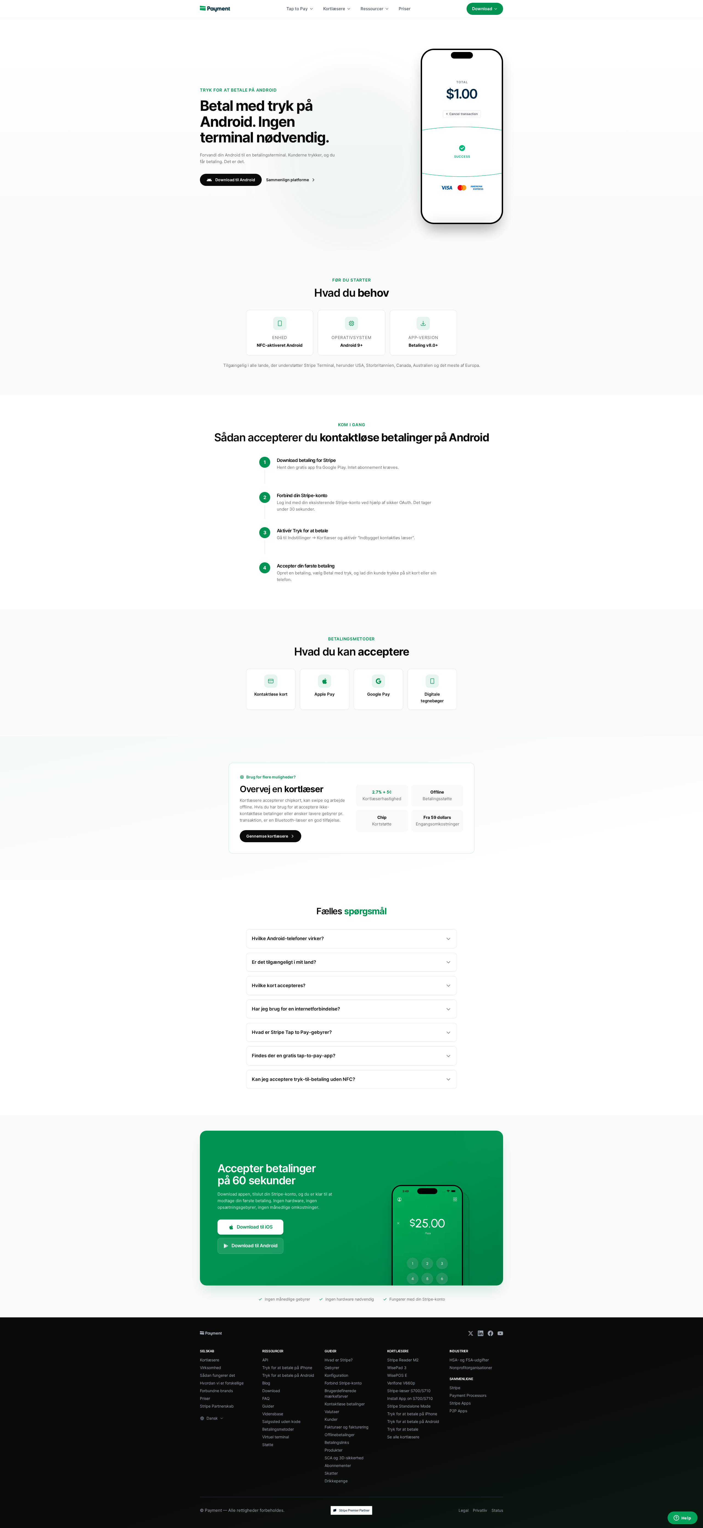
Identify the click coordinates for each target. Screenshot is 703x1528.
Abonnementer (338, 1465)
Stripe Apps (460, 1403)
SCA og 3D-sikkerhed (344, 1457)
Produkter (333, 1450)
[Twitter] (470, 1333)
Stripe (455, 1387)
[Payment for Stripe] (215, 9)
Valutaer (332, 1411)
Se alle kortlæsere (403, 1437)
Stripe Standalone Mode (409, 1406)
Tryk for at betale (402, 1429)
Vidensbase (272, 1413)
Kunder (331, 1419)
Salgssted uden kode (281, 1421)
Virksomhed (210, 1367)
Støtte (267, 1444)
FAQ (266, 1398)
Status (497, 1510)
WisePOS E (397, 1375)
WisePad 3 (396, 1367)
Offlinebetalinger (340, 1434)
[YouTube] (500, 1333)
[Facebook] (490, 1333)
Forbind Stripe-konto (343, 1383)
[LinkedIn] (480, 1333)
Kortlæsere (334, 8)
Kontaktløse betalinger (345, 1404)
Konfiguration (336, 1375)
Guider (268, 1406)
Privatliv (480, 1510)
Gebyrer (332, 1367)
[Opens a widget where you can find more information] (682, 1518)
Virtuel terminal (275, 1437)
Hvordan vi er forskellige (222, 1383)
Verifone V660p (401, 1383)
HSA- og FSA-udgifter (469, 1360)
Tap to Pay (297, 8)
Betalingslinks (337, 1442)
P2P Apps (458, 1410)
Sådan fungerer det (217, 1375)
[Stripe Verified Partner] (351, 1510)
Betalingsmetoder (278, 1429)
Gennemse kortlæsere (267, 836)
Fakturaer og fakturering (347, 1427)
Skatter (331, 1473)
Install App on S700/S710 (410, 1398)
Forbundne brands (216, 1390)
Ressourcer (372, 8)
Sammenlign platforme (287, 179)
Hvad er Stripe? (339, 1360)
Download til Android (235, 179)
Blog (266, 1383)
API (265, 1360)
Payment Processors (468, 1395)
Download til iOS (255, 1227)
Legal (463, 1510)
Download (482, 8)
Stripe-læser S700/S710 (409, 1390)
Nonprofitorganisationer (471, 1367)
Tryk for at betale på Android (288, 1375)
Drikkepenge (336, 1481)
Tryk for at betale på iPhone (287, 1367)
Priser (405, 8)
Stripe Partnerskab (217, 1406)
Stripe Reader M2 (403, 1360)
